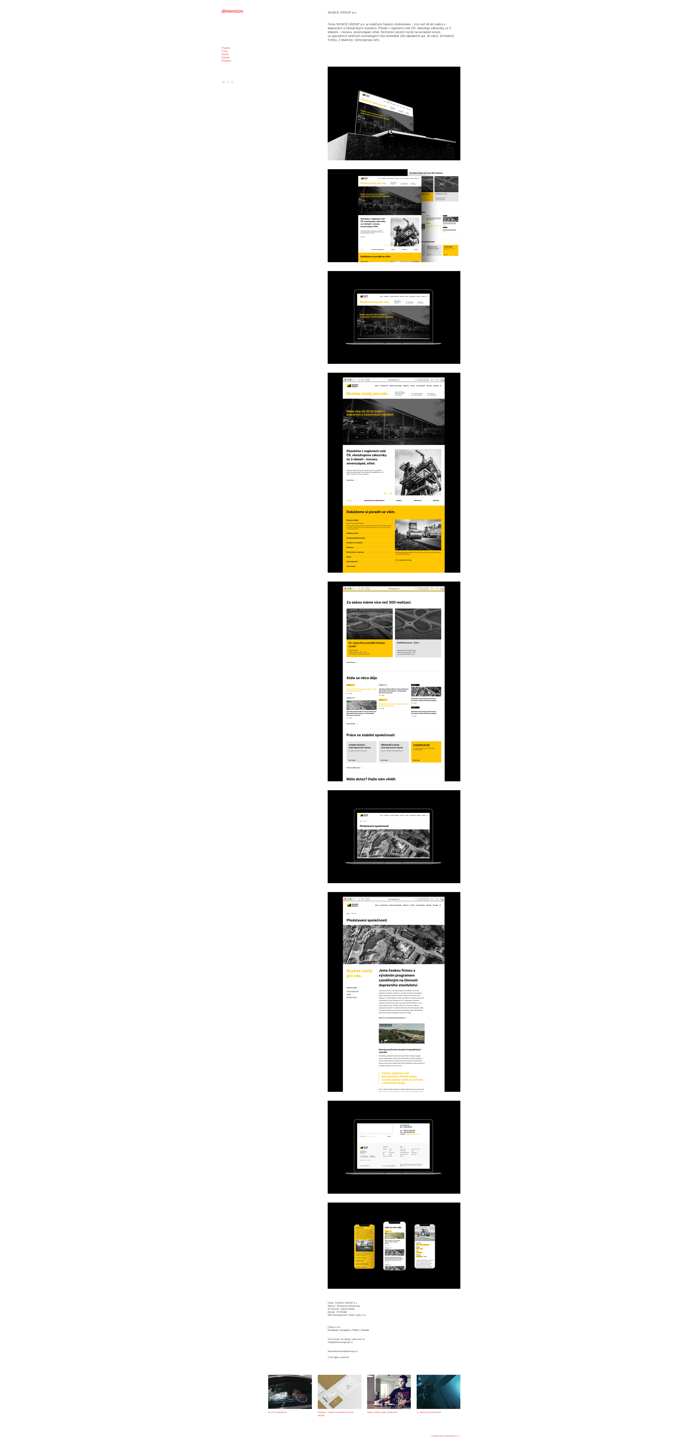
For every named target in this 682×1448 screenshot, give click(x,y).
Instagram (345, 1330)
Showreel (226, 60)
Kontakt (226, 57)
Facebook (333, 1330)
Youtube (365, 1330)
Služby (225, 54)
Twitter (355, 1330)
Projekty (226, 48)
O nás (225, 51)
